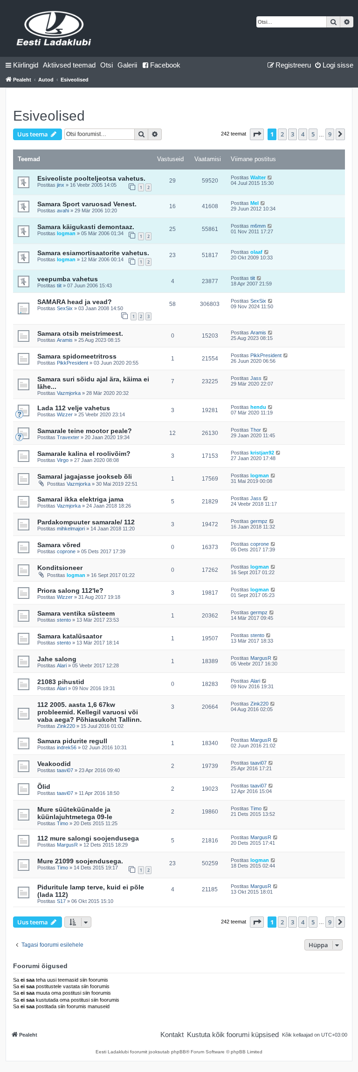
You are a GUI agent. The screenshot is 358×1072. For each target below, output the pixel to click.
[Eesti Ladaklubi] (54, 28)
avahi (63, 210)
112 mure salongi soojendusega (88, 838)
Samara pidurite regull (72, 741)
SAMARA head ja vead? (74, 301)
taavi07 (65, 770)
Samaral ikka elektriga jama (80, 499)
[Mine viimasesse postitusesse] (270, 177)
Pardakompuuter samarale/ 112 (86, 522)
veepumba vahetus (67, 279)
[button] (257, 134)
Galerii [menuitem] (127, 65)
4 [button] (302, 134)
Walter (258, 177)
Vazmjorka (69, 393)
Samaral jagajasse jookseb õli (84, 476)
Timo (62, 823)
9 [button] (329, 134)
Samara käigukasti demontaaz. (85, 227)
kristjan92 (262, 452)
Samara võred (59, 545)
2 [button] (282, 134)
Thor (255, 430)
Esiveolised (49, 115)
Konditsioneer (60, 567)
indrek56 (66, 747)
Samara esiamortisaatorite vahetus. (93, 253)
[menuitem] (69, 65)
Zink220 (66, 726)
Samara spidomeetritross (77, 356)
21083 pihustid (60, 681)
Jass (256, 378)
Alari (62, 665)
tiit (59, 285)
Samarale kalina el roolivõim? (84, 453)
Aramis (65, 340)
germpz (259, 521)
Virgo (63, 460)
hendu (258, 407)
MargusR (260, 658)
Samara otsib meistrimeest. (80, 333)
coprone (66, 551)
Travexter (68, 437)
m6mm (258, 226)
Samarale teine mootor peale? (84, 430)
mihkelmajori (71, 528)
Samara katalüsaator (69, 636)
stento (64, 620)
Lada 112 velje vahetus (73, 408)
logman (66, 233)
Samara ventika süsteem (76, 613)
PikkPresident (72, 363)
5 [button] (313, 134)
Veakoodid (54, 763)
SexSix (65, 308)
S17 (61, 901)
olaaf (256, 252)
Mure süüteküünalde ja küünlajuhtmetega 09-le (74, 813)
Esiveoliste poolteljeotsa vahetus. (91, 178)
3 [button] (292, 134)
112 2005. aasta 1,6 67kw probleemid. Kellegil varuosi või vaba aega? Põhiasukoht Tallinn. (89, 712)
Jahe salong (56, 659)
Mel (254, 203)
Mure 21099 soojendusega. (80, 861)
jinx (60, 185)
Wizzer (65, 414)
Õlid (43, 786)
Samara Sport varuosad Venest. (87, 204)
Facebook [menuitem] (165, 65)
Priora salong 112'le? (70, 590)
